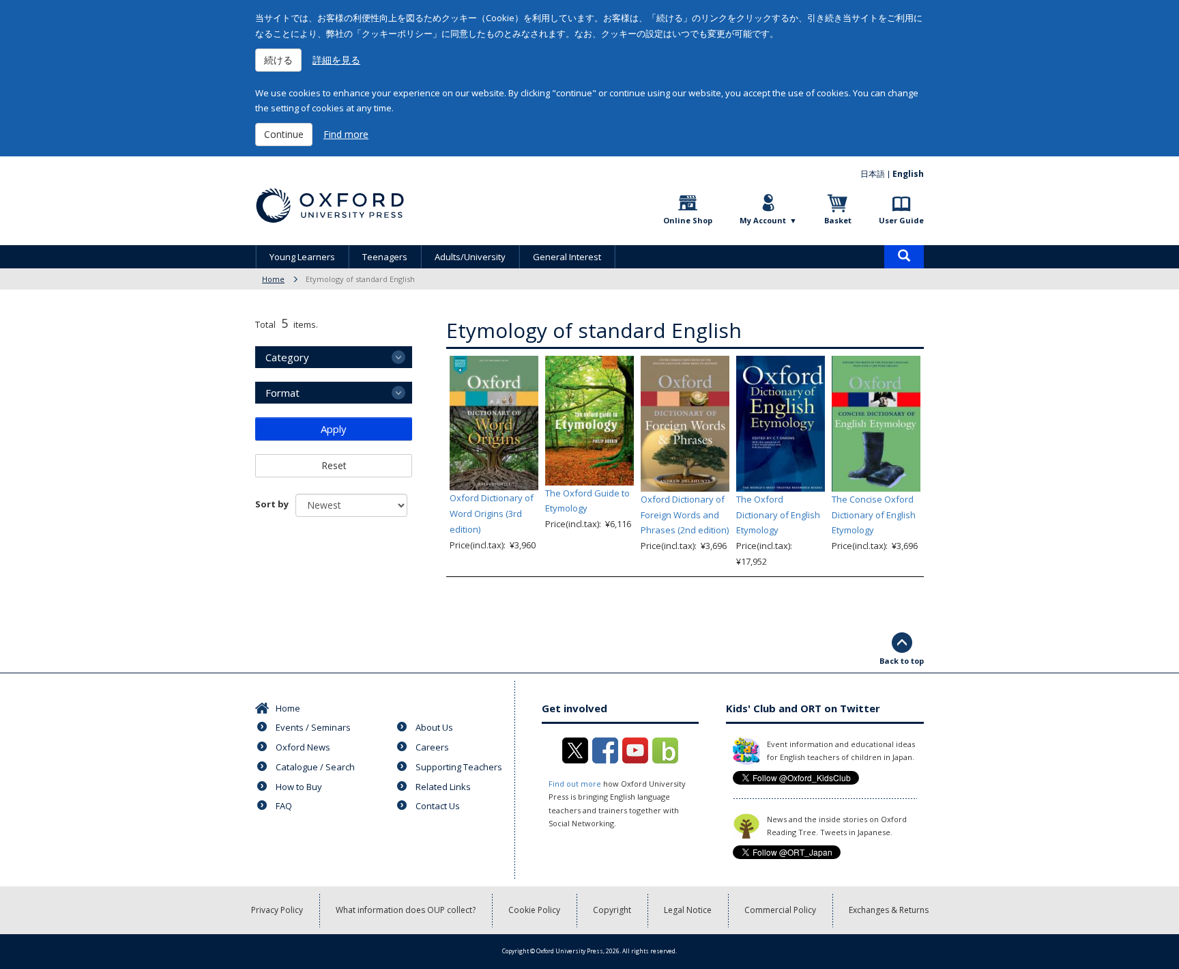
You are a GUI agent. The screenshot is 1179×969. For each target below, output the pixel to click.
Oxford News (303, 747)
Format (282, 392)
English (908, 174)
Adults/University (470, 257)
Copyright (612, 910)
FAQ (284, 806)
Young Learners (302, 257)
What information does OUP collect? (406, 910)
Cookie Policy (534, 910)
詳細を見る (336, 59)
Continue (284, 134)
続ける (278, 59)
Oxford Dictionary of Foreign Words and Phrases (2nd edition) (685, 515)
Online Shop (687, 220)
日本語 (872, 174)
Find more (345, 134)
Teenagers (384, 257)
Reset (334, 465)
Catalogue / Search (315, 767)
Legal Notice (688, 910)
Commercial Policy (780, 910)
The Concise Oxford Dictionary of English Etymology (874, 515)
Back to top (901, 661)
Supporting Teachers (459, 767)
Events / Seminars (313, 727)
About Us (434, 727)
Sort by (272, 504)
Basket (838, 220)
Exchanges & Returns (889, 910)
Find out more (575, 783)
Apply (334, 429)
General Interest (567, 257)
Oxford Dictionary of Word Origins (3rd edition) (492, 513)
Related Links (443, 787)
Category (287, 357)
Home (273, 279)
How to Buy (299, 787)
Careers (432, 747)
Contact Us (438, 806)
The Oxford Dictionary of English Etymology (778, 515)
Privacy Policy (277, 910)
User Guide (901, 220)
